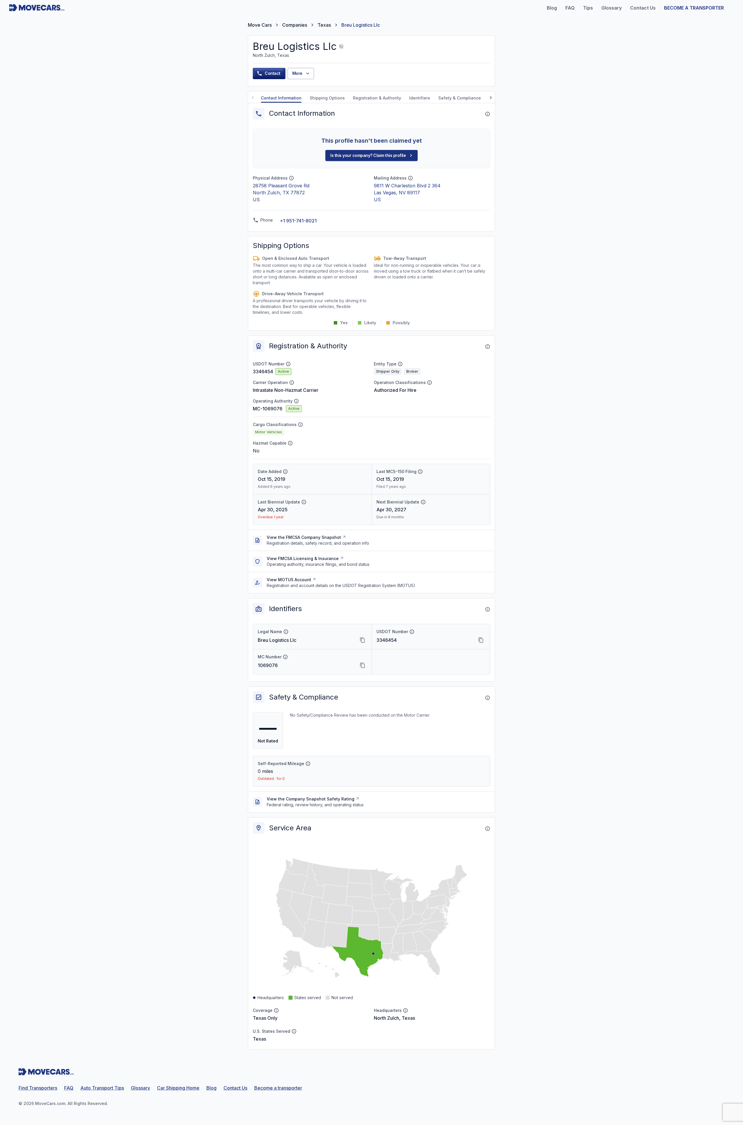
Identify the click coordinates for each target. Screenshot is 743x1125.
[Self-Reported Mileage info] (308, 763)
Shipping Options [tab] (327, 97)
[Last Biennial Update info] (303, 502)
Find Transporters (38, 1088)
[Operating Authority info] (296, 401)
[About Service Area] (487, 828)
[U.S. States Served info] (294, 1031)
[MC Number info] (285, 657)
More (297, 73)
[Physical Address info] (291, 178)
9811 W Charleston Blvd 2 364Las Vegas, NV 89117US (407, 192)
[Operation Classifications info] (429, 382)
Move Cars (260, 25)
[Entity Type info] (400, 364)
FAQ (68, 1088)
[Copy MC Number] (362, 665)
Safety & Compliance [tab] (459, 97)
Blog (211, 1088)
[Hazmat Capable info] (290, 443)
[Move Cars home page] (37, 7)
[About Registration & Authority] (487, 346)
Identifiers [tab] (419, 97)
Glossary (140, 1088)
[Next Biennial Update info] (423, 502)
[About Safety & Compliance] (487, 697)
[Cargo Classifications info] (300, 424)
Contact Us (235, 1088)
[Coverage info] (276, 1010)
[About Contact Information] (487, 114)
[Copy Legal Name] (362, 640)
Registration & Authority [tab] (377, 97)
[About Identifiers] (487, 609)
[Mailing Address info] (410, 178)
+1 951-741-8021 (298, 221)
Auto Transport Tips (102, 1088)
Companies (294, 25)
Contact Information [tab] (281, 97)
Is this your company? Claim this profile (368, 155)
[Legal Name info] (285, 631)
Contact (272, 73)
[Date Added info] (285, 471)
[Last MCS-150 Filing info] (420, 471)
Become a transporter (278, 1088)
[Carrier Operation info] (291, 382)
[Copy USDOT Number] (481, 640)
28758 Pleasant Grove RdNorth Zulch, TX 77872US (281, 192)
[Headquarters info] (405, 1010)
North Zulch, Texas (394, 1018)
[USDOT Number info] (288, 364)
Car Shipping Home (178, 1088)
